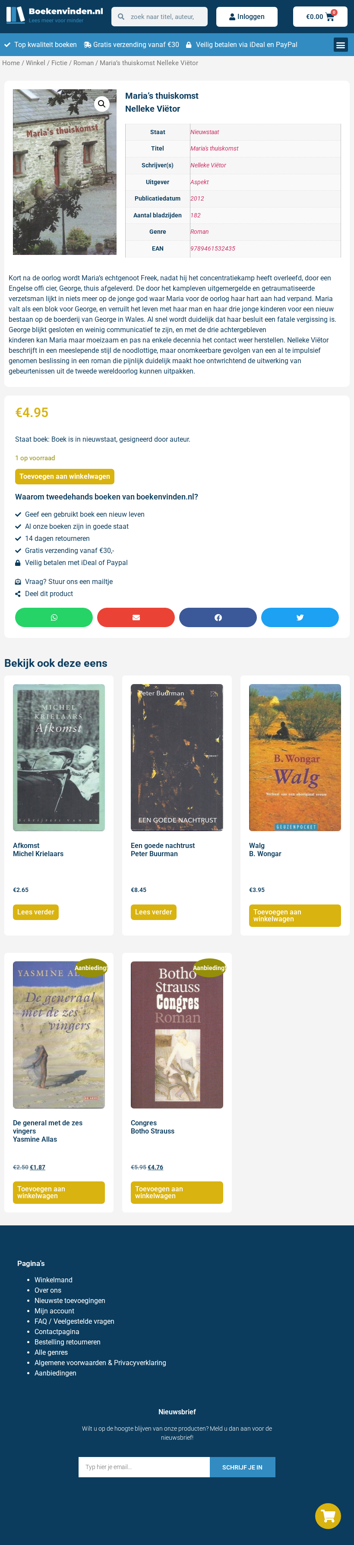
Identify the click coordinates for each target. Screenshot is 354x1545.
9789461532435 (212, 248)
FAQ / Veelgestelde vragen (74, 1321)
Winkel (35, 63)
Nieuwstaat (204, 132)
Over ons (48, 1290)
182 (195, 215)
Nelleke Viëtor (208, 165)
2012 (197, 198)
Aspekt (199, 182)
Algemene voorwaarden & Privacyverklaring (100, 1363)
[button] (341, 45)
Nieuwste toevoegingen (70, 1301)
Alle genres (51, 1352)
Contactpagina (57, 1332)
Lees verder (35, 912)
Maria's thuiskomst (214, 148)
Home (11, 63)
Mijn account (54, 1311)
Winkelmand (54, 1280)
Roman (83, 63)
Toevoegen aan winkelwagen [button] (277, 915)
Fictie (59, 63)
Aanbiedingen (55, 1373)
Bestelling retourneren (68, 1342)
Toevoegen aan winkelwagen (64, 476)
